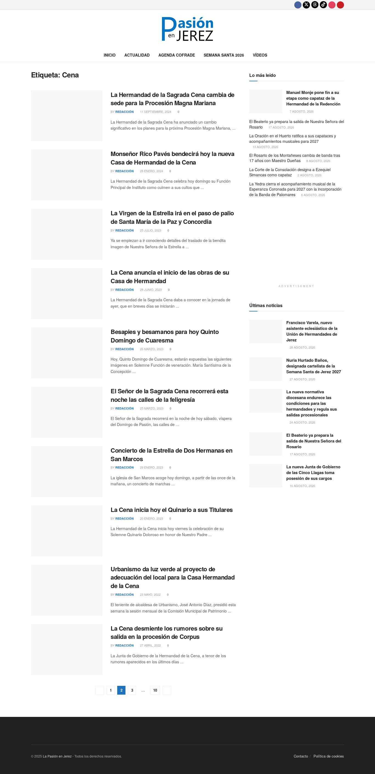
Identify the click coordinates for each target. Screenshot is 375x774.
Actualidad (137, 55)
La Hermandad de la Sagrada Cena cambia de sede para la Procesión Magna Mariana (172, 98)
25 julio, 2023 (150, 230)
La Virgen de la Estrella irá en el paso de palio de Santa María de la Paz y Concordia (172, 217)
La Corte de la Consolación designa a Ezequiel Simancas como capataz (290, 172)
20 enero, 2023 (151, 518)
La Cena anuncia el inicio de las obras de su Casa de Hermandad (170, 276)
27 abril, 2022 (150, 645)
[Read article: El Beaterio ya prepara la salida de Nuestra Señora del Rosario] (265, 444)
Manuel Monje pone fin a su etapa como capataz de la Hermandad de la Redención (313, 98)
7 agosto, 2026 (301, 111)
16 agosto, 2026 (302, 485)
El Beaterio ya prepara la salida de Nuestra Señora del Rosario (296, 124)
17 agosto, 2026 (281, 127)
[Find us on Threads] (314, 4)
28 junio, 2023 (150, 289)
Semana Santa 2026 (224, 55)
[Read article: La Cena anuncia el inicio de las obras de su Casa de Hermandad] (66, 293)
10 (155, 690)
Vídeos (260, 55)
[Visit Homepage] (187, 29)
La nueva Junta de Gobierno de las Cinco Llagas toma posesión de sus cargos (313, 472)
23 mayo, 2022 (150, 594)
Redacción (124, 112)
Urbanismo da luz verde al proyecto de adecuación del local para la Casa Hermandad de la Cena (172, 577)
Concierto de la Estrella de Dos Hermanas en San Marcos (171, 454)
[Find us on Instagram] (331, 4)
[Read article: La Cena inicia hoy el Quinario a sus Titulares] (66, 530)
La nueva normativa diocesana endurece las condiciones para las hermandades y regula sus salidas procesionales (311, 403)
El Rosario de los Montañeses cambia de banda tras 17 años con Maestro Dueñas (294, 157)
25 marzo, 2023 (151, 408)
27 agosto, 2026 (302, 379)
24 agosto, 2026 (302, 422)
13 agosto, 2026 (265, 146)
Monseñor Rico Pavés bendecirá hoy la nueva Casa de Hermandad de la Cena (172, 157)
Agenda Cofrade (176, 55)
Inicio (110, 55)
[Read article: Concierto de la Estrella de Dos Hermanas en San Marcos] (66, 471)
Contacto (301, 756)
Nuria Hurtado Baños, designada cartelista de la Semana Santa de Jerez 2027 (313, 366)
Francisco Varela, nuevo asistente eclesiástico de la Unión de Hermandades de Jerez (311, 331)
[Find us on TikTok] (323, 4)
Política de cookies (329, 756)
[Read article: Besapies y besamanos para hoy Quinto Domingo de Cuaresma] (66, 352)
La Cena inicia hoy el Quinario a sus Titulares (172, 509)
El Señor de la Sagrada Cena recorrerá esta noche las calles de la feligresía (169, 395)
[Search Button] (342, 55)
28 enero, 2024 (151, 171)
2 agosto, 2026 (309, 175)
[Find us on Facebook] (297, 4)
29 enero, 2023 (151, 467)
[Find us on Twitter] (306, 4)
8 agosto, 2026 (318, 160)
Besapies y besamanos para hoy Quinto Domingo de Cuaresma (165, 335)
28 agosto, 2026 (302, 347)
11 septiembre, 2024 (155, 111)
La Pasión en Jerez (57, 756)
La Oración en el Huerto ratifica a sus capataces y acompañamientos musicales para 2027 (292, 138)
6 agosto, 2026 (312, 195)
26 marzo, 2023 (151, 349)
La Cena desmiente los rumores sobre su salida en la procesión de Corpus (166, 632)
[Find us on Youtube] (340, 4)
